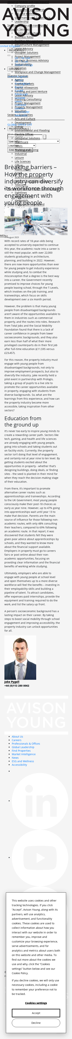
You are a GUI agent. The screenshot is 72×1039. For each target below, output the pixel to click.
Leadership (22, 21)
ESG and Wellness (26, 13)
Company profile (25, 6)
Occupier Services (18, 29)
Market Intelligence (24, 754)
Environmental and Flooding (32, 130)
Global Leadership (23, 747)
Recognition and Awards (30, 9)
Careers (16, 740)
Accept (36, 1013)
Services (12, 25)
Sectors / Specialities (20, 115)
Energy (19, 126)
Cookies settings (36, 1003)
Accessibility (19, 764)
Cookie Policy (20, 973)
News (15, 757)
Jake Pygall (11, 681)
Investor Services (17, 76)
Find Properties (21, 750)
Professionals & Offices (26, 743)
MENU (4, 235)
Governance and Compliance (32, 17)
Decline (36, 1023)
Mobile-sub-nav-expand (34, 2)
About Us (13, 2)
